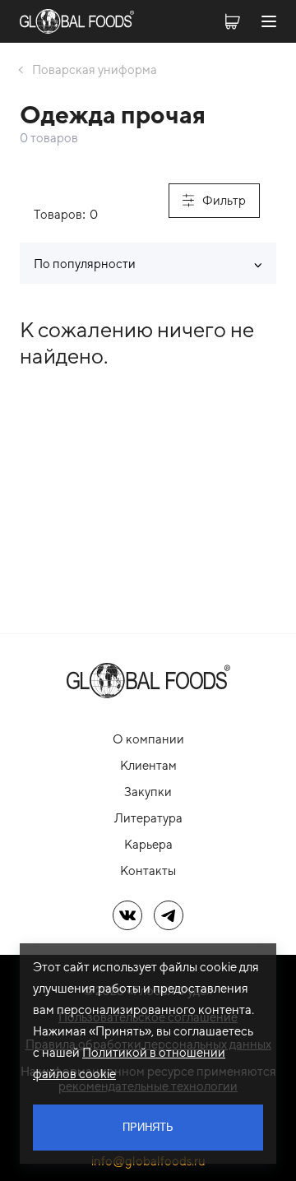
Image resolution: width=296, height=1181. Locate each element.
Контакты (148, 871)
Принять (148, 1127)
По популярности (85, 264)
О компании (148, 739)
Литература (148, 818)
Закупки (148, 792)
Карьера (148, 844)
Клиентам (148, 765)
